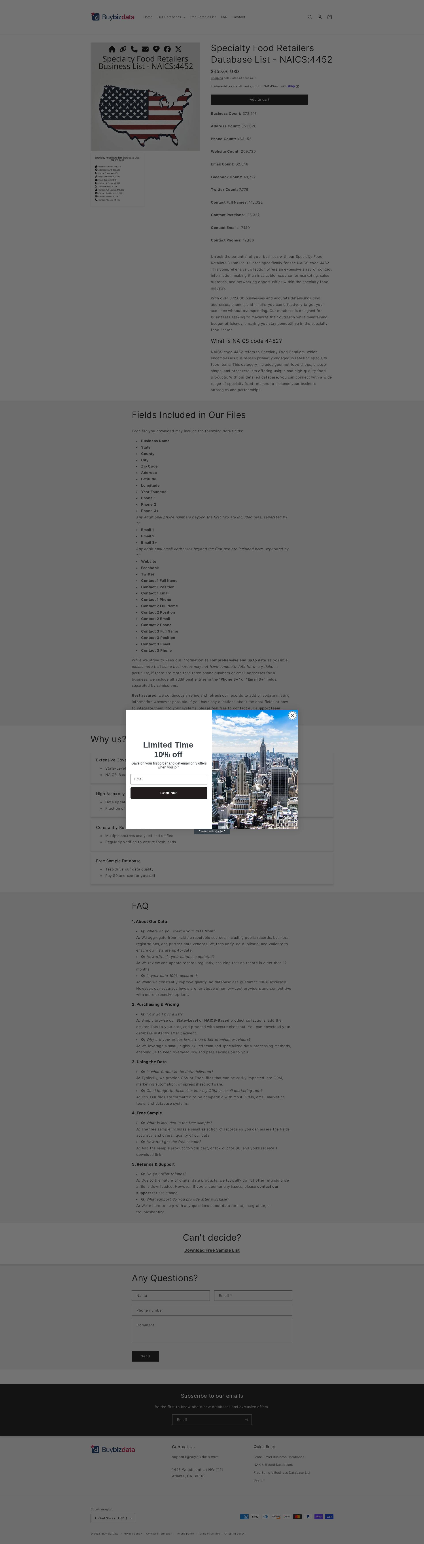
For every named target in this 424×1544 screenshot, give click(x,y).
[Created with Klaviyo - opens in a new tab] (212, 831)
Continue (169, 793)
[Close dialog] (292, 715)
